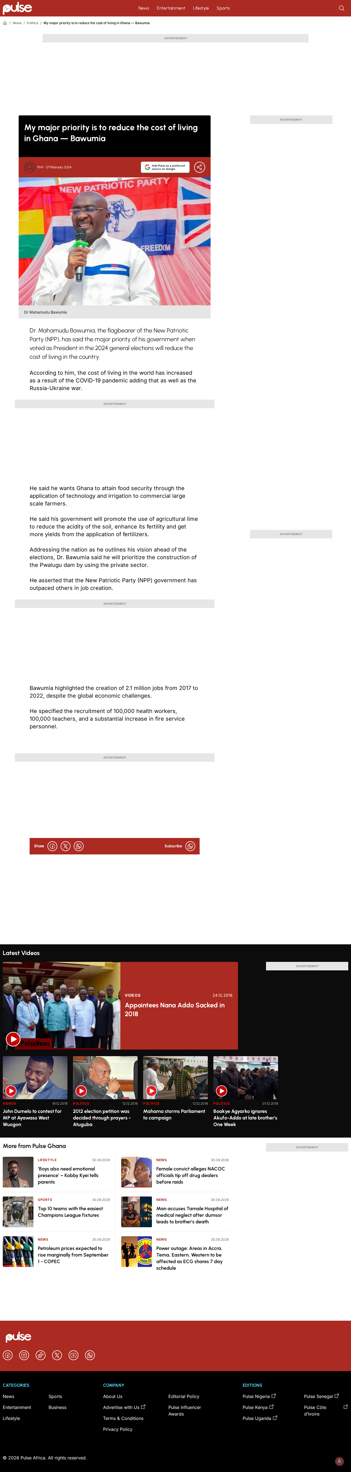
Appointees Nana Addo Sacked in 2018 (175, 1009)
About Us (112, 1396)
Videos (132, 995)
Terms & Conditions (123, 1418)
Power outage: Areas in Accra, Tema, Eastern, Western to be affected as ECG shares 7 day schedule (189, 1258)
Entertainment (171, 8)
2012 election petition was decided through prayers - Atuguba (102, 1117)
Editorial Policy (183, 1396)
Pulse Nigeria (256, 1396)
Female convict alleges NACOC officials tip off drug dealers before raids (190, 1175)
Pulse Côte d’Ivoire (315, 1411)
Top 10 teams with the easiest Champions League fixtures (70, 1212)
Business (57, 1407)
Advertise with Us (121, 1407)
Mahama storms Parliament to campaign (174, 1114)
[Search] (342, 8)
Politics (32, 23)
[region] (175, 1093)
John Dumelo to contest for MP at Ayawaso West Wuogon (32, 1117)
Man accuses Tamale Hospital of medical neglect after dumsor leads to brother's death (192, 1215)
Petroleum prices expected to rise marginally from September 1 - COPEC (73, 1254)
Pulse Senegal (318, 1396)
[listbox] (175, 1093)
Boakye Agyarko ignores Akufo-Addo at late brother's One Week (245, 1117)
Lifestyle (201, 8)
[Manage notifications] (339, 1461)
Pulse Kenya (255, 1407)
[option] (35, 1094)
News (143, 8)
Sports (223, 8)
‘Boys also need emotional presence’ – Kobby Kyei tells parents (68, 1175)
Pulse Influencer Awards (184, 1411)
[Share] (199, 167)
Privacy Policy (117, 1429)
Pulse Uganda (257, 1418)
